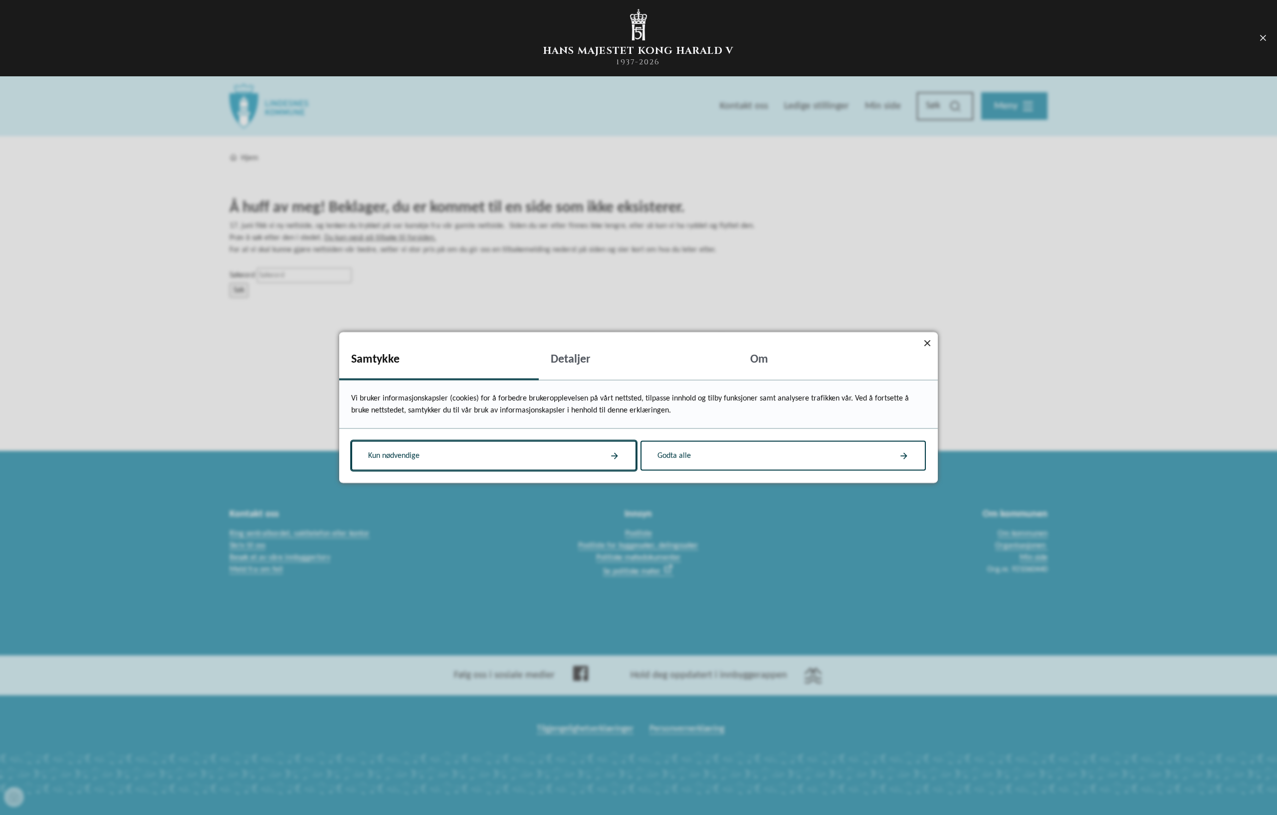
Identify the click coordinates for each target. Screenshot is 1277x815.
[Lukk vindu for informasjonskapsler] (927, 343)
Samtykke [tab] (375, 360)
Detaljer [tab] (571, 360)
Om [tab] (759, 360)
